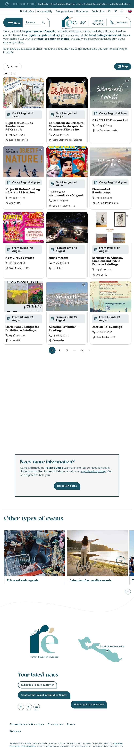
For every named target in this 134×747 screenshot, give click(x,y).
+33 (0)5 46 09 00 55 (93, 471)
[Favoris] (122, 11)
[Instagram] (29, 707)
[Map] (109, 11)
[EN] (129, 11)
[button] (129, 11)
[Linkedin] (37, 707)
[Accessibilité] (115, 11)
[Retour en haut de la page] (128, 591)
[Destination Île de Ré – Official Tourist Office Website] (67, 22)
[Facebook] (21, 707)
